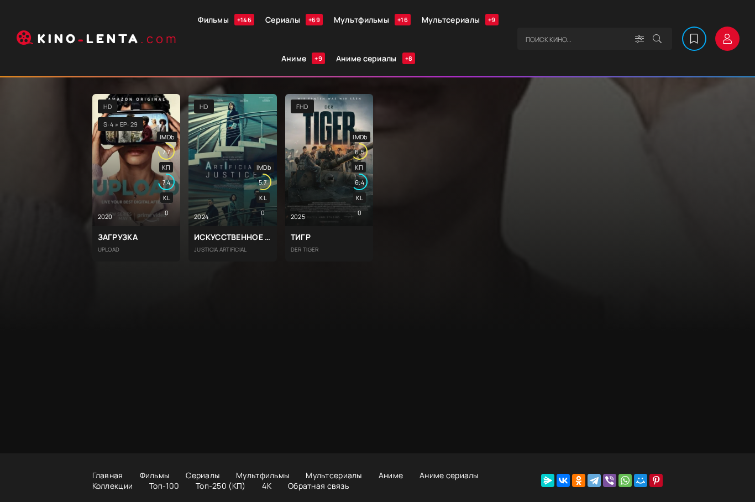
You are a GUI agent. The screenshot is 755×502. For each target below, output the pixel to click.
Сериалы (292, 19)
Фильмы (224, 19)
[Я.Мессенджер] (547, 480)
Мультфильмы (371, 19)
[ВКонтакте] (563, 480)
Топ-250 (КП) (220, 485)
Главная (107, 475)
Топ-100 (164, 485)
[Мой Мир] (640, 480)
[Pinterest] (656, 480)
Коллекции (112, 485)
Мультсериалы (459, 19)
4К (266, 485)
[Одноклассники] (578, 480)
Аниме (301, 58)
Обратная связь (318, 485)
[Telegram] (594, 480)
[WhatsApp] (625, 480)
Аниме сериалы (374, 58)
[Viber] (609, 480)
